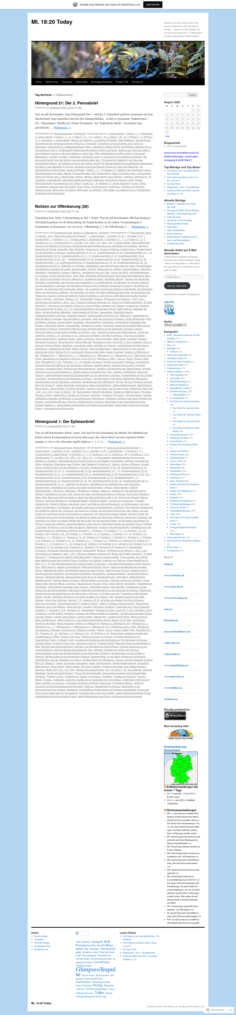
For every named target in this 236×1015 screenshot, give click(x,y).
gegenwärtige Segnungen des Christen (84, 570)
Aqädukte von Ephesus (73, 265)
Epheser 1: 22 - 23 (59, 533)
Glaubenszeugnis (177, 454)
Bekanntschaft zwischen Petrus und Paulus (95, 150)
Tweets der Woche (178, 507)
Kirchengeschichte (178, 474)
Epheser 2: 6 (92, 537)
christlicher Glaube (114, 279)
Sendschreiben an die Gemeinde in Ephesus (69, 378)
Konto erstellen (41, 935)
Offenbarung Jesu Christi (123, 626)
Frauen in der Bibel (178, 450)
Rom (109, 371)
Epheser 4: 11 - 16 (62, 543)
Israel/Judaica (176, 470)
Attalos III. (76, 272)
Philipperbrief (116, 633)
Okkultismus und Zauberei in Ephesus (62, 358)
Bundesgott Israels (94, 279)
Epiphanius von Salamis (60, 305)
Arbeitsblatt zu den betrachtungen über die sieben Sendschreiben (119, 265)
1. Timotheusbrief (76, 239)
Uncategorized (173, 550)
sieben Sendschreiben (100, 385)
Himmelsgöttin (73, 325)
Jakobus (88, 176)
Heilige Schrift (103, 173)
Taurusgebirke (84, 391)
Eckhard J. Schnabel (53, 298)
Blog (169, 344)
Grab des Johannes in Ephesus (108, 318)
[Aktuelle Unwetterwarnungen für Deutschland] (180, 784)
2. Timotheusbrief (61, 242)
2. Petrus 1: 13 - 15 (81, 136)
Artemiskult (40, 272)
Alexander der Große (45, 249)
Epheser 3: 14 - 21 (65, 540)
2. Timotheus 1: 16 (118, 454)
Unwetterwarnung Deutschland (175, 748)
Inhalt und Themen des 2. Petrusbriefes (54, 176)
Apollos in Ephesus (109, 249)
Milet (129, 620)
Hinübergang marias (91, 325)
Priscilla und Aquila (92, 361)
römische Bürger (102, 365)
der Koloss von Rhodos (86, 510)
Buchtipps (171, 348)
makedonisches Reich (60, 348)
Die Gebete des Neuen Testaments (184, 401)
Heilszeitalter (175, 464)
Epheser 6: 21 (72, 298)
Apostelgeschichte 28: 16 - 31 (50, 484)
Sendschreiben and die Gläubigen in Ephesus (58, 381)
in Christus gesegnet (109, 593)
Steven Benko (42, 388)
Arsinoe (92, 269)
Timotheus (95, 395)
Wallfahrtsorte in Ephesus (91, 401)
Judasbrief (40, 179)
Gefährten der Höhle (53, 570)
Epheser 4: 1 (143, 540)
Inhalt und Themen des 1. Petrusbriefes (131, 173)
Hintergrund (79, 133)
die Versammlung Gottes (105, 520)
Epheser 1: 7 (106, 533)
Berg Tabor (88, 153)
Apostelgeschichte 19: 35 (133, 259)
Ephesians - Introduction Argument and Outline (58, 550)
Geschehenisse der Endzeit (49, 173)
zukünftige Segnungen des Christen (97, 692)
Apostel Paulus (142, 140)
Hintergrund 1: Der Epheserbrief (65, 421)
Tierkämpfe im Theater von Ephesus (71, 395)
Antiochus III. (92, 249)
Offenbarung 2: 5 (105, 355)
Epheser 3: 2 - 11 (84, 540)
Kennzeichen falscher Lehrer (119, 179)
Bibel (97, 153)
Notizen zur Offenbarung (85, 232)
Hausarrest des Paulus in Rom (92, 583)
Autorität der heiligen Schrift (106, 146)
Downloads (82, 81)
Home (38, 81)
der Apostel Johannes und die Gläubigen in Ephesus (98, 507)
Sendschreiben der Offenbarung (98, 381)
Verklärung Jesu (43, 189)
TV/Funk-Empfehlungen (180, 504)
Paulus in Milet (141, 358)
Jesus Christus (114, 176)
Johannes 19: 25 (69, 335)
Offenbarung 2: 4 (87, 355)
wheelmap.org (170, 699)
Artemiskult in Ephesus (58, 272)
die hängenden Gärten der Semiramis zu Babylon (123, 517)
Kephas (139, 179)
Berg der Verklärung (72, 153)
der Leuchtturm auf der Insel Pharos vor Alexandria (110, 288)
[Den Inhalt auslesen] (165, 787)
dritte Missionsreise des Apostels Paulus (122, 523)
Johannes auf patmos (134, 335)
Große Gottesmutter (135, 318)
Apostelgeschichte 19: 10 (47, 255)
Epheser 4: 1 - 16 (43, 543)
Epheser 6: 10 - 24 (44, 547)
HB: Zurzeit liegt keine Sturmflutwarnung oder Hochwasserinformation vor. (183, 863)
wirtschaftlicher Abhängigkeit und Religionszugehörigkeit (85, 405)
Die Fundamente (177, 397)
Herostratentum (93, 322)
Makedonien (41, 348)
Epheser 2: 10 (140, 533)
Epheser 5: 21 (110, 543)
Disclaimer (137, 81)
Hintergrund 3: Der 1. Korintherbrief (183, 187)
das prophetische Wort (83, 160)
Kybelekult (67, 345)
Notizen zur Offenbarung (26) (62, 206)
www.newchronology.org (175, 597)
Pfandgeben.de (171, 620)
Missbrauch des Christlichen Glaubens (184, 540)
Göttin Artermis (124, 308)
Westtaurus (50, 405)
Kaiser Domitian (104, 338)
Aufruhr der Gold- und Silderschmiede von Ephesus (99, 494)
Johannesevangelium (46, 338)
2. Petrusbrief (45, 140)
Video (172, 513)
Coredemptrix (53, 282)
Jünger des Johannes (56, 600)
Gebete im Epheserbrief (69, 566)
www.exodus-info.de (173, 586)
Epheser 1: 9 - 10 (122, 533)
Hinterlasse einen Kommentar (50, 193)
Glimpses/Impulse (63, 133)
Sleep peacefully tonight (177, 223)
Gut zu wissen (176, 460)
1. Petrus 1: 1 (131, 133)
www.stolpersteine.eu (174, 676)
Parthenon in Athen (106, 358)
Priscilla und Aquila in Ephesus (119, 361)
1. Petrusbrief (145, 133)
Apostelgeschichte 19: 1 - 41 (138, 252)
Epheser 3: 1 (120, 537)
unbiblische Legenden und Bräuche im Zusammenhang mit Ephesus (69, 398)
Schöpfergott (129, 371)
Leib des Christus (44, 616)
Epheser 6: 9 (121, 547)
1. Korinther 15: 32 (115, 235)
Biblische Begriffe (177, 384)
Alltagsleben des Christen (67, 464)
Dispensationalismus (179, 434)
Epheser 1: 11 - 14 (117, 530)
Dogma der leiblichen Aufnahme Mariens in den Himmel (85, 295)
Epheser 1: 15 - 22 (136, 530)
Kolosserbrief (87, 610)
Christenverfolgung (178, 391)
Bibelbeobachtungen (179, 381)
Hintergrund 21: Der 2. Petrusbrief (66, 103)
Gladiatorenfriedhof (123, 312)
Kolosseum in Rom (102, 342)
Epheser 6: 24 (107, 547)
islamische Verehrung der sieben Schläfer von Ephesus (63, 332)
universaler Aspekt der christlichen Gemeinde (88, 683)
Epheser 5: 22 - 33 (142, 543)
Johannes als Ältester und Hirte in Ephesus (100, 335)
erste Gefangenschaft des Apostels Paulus (56, 560)
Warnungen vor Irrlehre (64, 189)
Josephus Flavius (66, 338)
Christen (53, 156)
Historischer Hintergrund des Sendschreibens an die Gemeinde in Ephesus (96, 328)
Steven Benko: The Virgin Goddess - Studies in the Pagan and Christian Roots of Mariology (95, 388)
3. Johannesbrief (61, 140)
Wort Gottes (109, 189)
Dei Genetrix (119, 282)
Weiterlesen (62, 127)
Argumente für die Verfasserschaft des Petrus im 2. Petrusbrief (66, 143)
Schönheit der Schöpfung (181, 500)
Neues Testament (121, 183)
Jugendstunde (54, 179)
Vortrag (173, 523)
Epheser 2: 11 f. (43, 537)
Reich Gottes (172, 547)
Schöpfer (117, 371)
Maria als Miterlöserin (101, 348)
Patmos (121, 358)
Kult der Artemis (53, 345)
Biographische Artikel (179, 387)
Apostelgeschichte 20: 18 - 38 (101, 262)
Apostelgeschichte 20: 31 (47, 265)
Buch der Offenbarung (73, 279)
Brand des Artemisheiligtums (100, 275)
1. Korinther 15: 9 (78, 450)
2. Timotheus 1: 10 (133, 239)
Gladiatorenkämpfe (76, 315)
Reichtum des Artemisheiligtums (79, 368)
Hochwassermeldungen (182, 810)
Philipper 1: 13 (65, 633)
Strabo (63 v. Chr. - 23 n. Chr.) (60, 669)
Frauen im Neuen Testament (179, 361)
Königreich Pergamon (46, 342)
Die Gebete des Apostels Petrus (186, 421)
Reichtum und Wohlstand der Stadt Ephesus (119, 368)
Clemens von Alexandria (136, 279)
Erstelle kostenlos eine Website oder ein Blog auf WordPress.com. (176, 1006)
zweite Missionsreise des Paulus (94, 696)
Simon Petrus (83, 186)
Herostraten (78, 322)
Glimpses (67, 81)
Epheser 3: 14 (48, 540)
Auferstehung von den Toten (96, 272)
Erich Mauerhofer (82, 557)
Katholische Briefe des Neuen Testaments (83, 179)
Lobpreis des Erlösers (65, 616)
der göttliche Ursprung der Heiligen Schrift (79, 163)
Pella (37, 361)
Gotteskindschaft (43, 580)
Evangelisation (176, 441)
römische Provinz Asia (122, 365)
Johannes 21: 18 (142, 176)
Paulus (134, 183)
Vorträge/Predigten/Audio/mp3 (183, 527)
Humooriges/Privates (176, 537)
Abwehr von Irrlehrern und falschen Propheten (94, 140)
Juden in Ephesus (86, 338)
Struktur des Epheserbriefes (90, 669)
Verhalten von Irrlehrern (133, 186)
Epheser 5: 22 (125, 543)
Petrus (142, 183)
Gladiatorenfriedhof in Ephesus (50, 315)
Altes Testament (126, 140)
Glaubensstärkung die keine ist (103, 315)
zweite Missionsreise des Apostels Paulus (56, 696)
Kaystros (142, 338)
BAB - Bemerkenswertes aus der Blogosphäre (95, 944)
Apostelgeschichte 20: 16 (72, 262)
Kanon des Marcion (56, 606)
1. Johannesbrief (115, 133)
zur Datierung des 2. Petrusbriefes (133, 189)
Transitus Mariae (133, 395)
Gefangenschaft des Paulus (95, 566)
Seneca (120, 381)
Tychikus (147, 395)
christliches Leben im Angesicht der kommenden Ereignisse (112, 156)
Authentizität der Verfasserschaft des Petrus (69, 146)
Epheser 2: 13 (59, 537)
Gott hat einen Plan (175, 243)
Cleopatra (40, 282)
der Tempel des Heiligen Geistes (111, 513)
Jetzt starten (152, 4)
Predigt (173, 494)
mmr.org (168, 609)
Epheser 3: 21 (101, 540)
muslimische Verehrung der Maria (88, 352)
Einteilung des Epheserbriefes (114, 527)
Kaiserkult (132, 338)
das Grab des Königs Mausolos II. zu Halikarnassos (86, 282)
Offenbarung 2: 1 (48, 355)
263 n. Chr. (95, 242)
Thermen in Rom (43, 395)
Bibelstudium (41, 156)
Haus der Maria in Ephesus (62, 583)
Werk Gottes (175, 533)
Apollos (116, 464)
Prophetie (104, 232)
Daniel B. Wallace (59, 503)
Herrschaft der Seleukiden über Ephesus (68, 586)
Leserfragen (175, 477)
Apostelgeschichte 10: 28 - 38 (105, 467)
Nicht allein (172, 226)
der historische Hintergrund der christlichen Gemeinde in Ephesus (100, 285)
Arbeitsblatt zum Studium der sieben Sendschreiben (61, 269)
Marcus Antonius (80, 348)
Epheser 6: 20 (62, 547)
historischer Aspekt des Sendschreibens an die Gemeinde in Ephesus (103, 590)
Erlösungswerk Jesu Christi (133, 557)
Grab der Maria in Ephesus (48, 318)
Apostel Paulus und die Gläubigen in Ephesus (66, 467)
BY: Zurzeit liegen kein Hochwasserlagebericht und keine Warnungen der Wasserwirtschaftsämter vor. (184, 840)
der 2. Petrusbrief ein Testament (112, 160)
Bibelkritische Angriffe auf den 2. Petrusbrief (123, 153)
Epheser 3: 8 (129, 540)
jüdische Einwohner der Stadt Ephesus (116, 332)
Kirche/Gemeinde (44, 183)
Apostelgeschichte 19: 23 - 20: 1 (51, 259)
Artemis (117, 269)
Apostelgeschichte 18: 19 (133, 467)
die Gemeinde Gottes (86, 517)
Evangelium (101, 563)
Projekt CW (122, 81)
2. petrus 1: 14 (99, 136)
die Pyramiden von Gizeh (82, 292)
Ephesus (98, 298)
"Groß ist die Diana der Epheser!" (70, 235)
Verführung (114, 186)
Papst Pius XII (89, 358)
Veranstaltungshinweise (180, 510)
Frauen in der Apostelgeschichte (184, 444)
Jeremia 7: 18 (53, 335)
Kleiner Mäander (83, 342)
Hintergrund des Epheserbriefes (51, 590)
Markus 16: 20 (63, 352)
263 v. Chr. (107, 242)
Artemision (145, 269)
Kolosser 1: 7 (41, 610)
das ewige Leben (77, 503)
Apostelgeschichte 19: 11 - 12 (76, 255)
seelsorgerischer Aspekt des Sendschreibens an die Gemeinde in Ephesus (82, 375)
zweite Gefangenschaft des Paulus (133, 692)
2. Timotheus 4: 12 (137, 454)
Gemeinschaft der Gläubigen (56, 312)
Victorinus (72, 401)
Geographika (105, 312)
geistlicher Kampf (139, 570)
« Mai (167, 136)
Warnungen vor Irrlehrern (89, 189)
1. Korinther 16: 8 (133, 235)
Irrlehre (79, 176)
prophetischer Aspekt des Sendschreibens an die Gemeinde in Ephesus (92, 363)
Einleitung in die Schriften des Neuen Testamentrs (73, 527)
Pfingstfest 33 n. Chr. (51, 361)
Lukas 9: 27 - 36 (90, 183)
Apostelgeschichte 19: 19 (104, 255)
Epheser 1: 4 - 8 (91, 533)
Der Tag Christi (174, 183)
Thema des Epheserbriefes (87, 673)
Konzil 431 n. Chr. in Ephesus (127, 342)
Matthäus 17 (105, 183)
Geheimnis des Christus (117, 570)
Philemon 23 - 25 (48, 633)
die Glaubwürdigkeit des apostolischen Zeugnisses (126, 163)
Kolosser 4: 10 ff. (57, 610)
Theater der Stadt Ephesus (126, 391)
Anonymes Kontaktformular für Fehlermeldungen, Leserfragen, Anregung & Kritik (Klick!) (181, 157)
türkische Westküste (102, 391)
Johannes (128, 176)
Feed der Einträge (42, 942)
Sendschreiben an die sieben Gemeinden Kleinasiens (120, 378)
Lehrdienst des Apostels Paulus (133, 345)
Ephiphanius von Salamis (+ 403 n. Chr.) (124, 298)
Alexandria (62, 249)
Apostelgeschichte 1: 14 (47, 262)
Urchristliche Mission (55, 401)
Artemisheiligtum (130, 269)
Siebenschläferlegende (124, 385)
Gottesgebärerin (140, 315)
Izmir (94, 332)
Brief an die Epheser (50, 279)
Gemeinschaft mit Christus (85, 312)
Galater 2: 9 (110, 170)
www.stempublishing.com (176, 665)
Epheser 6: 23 (92, 547)
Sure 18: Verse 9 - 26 (64, 391)
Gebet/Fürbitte (179, 394)
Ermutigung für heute (179, 437)
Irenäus (139, 328)
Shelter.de (168, 564)
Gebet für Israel (174, 216)
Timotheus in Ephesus (113, 395)
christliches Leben (175, 358)
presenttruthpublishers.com (177, 631)
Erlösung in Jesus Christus (87, 305)
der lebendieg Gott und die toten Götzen (64, 288)
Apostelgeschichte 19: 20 (131, 255)
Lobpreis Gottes (85, 616)
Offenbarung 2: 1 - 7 (68, 355)
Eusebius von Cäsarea (113, 305)
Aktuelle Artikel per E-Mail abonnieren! (180, 251)
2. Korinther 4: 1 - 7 (113, 239)
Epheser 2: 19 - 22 (76, 537)
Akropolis (143, 245)
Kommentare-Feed (42, 945)
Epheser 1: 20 (42, 533)
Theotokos (146, 391)
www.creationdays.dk (174, 575)
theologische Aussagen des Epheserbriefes (124, 673)
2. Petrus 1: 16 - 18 (116, 136)
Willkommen (51, 81)
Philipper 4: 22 (101, 633)
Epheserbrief (86, 298)
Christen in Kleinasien (70, 156)
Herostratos (108, 322)
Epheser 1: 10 (100, 530)
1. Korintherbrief (115, 450)
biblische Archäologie (176, 341)
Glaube (67, 173)
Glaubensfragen (174, 368)
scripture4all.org (172, 654)
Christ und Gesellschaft (177, 354)
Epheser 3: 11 (135, 537)
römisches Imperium (86, 643)
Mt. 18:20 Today (51, 21)
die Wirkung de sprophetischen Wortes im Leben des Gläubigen (107, 166)
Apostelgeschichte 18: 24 (110, 252)
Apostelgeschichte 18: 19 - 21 (81, 252)
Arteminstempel (105, 269)
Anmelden (38, 939)
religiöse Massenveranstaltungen (89, 371)
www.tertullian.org (173, 687)
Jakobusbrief (99, 176)
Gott (93, 173)
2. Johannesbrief (43, 136)
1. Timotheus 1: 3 (58, 239)
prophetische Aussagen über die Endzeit (55, 186)
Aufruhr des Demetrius (60, 275)
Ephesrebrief (89, 550)
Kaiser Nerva (119, 338)
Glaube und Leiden (175, 364)
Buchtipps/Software (101, 81)
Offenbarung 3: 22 (124, 355)
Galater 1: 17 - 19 (94, 170)
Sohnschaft (142, 663)
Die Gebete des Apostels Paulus (187, 414)
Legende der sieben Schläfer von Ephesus (94, 345)
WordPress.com (41, 949)
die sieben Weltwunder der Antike (113, 292)
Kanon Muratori (74, 606)
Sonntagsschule (99, 186)
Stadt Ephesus (144, 385)
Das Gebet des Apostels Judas (186, 407)
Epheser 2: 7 (106, 537)
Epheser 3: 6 (115, 540)
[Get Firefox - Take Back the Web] (181, 739)
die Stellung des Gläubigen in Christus (54, 166)
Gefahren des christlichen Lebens (134, 170)
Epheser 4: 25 (80, 543)
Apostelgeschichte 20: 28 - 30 (132, 262)
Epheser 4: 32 (95, 543)
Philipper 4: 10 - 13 (72, 361)
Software (174, 351)
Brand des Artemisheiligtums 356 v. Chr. (98, 497)
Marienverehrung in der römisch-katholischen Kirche (84, 620)
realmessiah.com (172, 642)
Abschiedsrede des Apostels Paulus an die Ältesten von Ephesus (105, 245)
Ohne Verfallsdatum (176, 230)
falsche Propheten (76, 170)
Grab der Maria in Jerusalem (77, 318)
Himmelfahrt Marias (55, 325)
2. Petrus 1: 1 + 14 (62, 136)
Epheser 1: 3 (76, 533)
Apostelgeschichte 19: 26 (107, 259)
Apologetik (175, 378)
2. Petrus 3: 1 (133, 136)
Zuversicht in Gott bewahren (179, 220)
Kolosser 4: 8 (73, 610)
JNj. (80, 107)
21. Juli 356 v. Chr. (80, 242)
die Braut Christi (136, 513)
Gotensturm (125, 315)
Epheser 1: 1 (85, 530)
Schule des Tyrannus (128, 649)
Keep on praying (174, 233)
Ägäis (76, 275)
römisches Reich (54, 368)
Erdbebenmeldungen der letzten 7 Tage (181, 788)
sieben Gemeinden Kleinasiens (72, 385)
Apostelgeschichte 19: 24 (80, 259)
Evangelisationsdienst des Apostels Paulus (94, 308)
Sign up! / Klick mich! (177, 285)
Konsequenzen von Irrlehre (67, 183)
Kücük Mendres (66, 342)
